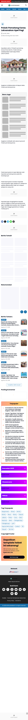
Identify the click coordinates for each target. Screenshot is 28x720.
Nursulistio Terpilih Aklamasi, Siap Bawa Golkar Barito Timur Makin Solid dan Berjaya (14, 420)
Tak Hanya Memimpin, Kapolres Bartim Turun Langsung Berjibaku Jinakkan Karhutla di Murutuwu (15, 448)
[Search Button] (25, 5)
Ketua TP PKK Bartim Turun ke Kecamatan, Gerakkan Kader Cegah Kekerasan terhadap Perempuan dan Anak (10, 334)
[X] (5, 221)
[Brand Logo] (14, 572)
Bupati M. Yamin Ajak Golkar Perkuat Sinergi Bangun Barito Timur (14, 432)
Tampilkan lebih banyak (14, 385)
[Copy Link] (13, 221)
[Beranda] (2, 24)
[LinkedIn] (11, 593)
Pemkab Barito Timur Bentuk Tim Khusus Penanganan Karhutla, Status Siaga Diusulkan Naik (9, 344)
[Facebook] (2, 221)
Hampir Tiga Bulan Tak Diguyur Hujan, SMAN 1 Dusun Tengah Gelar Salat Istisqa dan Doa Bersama (10, 376)
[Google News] (20, 589)
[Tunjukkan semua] (25, 468)
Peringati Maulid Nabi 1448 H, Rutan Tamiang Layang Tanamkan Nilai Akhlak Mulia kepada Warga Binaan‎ (10, 366)
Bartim (8, 9)
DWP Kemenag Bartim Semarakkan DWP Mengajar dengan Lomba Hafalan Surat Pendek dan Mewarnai (14, 426)
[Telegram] (8, 221)
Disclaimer (18, 600)
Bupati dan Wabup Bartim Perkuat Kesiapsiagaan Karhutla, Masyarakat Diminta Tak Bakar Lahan (10, 323)
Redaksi (4, 598)
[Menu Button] (2, 5)
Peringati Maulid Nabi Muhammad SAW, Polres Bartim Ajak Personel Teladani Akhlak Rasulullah (15, 459)
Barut (19, 9)
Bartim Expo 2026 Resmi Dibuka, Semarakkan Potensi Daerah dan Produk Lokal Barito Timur (15, 453)
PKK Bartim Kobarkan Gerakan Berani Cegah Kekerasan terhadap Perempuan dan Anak (15, 438)
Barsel (14, 9)
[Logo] (14, 578)
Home (2, 9)
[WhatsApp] (11, 221)
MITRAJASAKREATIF (11, 605)
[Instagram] (11, 589)
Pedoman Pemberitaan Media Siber (16, 598)
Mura (25, 9)
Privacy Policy (10, 600)
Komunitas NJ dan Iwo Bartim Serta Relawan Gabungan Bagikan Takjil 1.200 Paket (14, 409)
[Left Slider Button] (21, 311)
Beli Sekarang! (14, 557)
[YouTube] (16, 589)
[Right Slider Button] (26, 9)
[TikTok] (24, 589)
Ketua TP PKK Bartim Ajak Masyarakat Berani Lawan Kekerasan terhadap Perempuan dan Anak (9, 355)
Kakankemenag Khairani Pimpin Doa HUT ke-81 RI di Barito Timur (15, 442)
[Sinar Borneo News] (14, 5)
